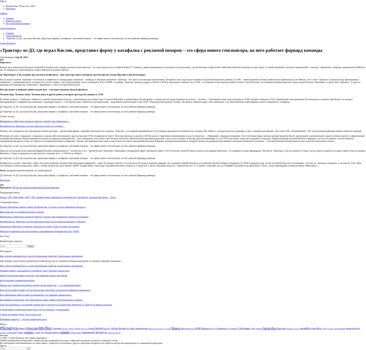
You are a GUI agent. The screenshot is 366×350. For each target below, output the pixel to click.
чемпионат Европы (114, 333)
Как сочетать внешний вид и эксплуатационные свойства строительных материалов (41, 256)
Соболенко (244, 328)
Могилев (185, 328)
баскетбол (269, 328)
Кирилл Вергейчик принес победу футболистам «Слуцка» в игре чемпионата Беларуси (43, 207)
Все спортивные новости (18, 23)
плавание (3, 333)
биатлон (281, 328)
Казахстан (84, 329)
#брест (22, 328)
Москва (192, 329)
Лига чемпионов (139, 328)
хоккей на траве (75, 333)
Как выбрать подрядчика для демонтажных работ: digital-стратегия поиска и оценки (41, 300)
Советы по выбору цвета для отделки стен (20, 314)
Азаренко (56, 328)
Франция (259, 329)
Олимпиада (221, 328)
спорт (20, 332)
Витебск (64, 329)
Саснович (232, 328)
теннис (28, 332)
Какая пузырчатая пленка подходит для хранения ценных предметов (33, 275)
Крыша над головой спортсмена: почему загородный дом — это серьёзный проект (40, 285)
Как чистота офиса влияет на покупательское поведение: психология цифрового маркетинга (45, 290)
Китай (99, 328)
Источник (5, 180)
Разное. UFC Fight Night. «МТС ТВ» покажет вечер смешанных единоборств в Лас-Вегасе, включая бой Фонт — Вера (58, 197)
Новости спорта (13, 21)
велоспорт (296, 329)
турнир (37, 332)
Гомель (71, 329)
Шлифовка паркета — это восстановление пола (23, 319)
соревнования (12, 333)
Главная (9, 18)
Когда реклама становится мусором (17, 280)
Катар (91, 328)
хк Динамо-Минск (50, 332)
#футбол (45, 328)
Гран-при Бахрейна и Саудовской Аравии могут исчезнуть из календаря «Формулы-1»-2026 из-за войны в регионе (56, 305)
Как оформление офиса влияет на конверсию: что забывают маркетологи (35, 295)
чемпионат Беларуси (94, 332)
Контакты (10, 8)
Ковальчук (107, 329)
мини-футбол (353, 328)
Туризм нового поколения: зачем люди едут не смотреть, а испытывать (34, 309)
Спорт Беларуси (8, 28)
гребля (324, 329)
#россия (32, 328)
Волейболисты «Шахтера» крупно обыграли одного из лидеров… (32, 126)
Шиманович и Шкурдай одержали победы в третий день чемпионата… (35, 121)
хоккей (64, 332)
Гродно (77, 329)
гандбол (316, 328)
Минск (176, 328)
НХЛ (214, 329)
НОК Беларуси (203, 328)
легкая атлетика (340, 329)
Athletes (3, 13)
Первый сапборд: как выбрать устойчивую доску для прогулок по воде (34, 271)
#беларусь (9, 328)
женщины (330, 329)
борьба (289, 329)
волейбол (305, 328)
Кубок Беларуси (120, 328)
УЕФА (253, 329)
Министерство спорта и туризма (159, 329)
